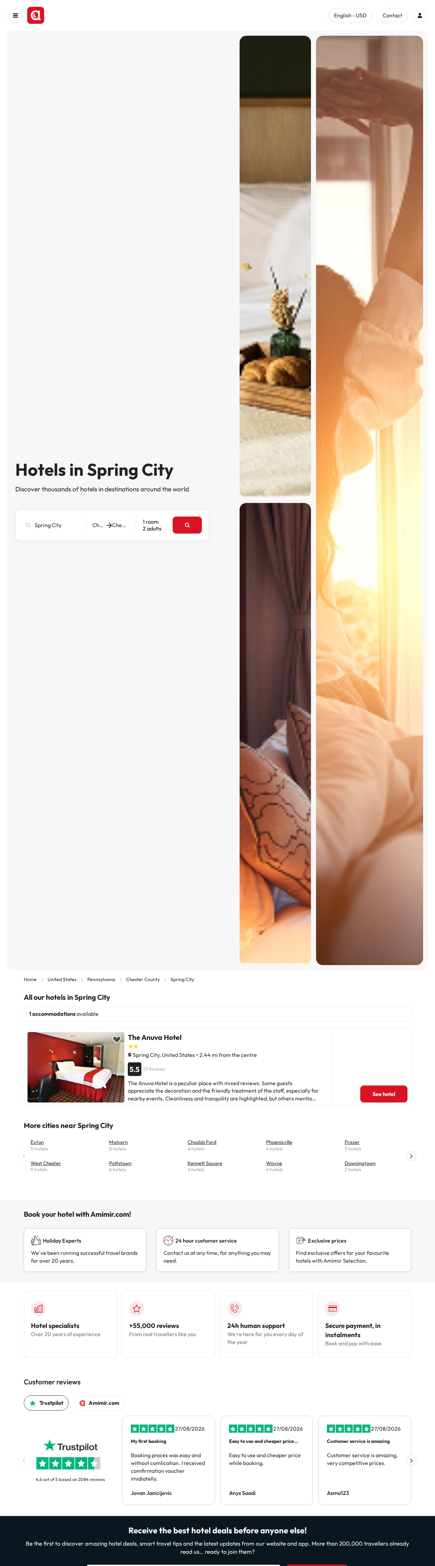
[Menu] (15, 15)
